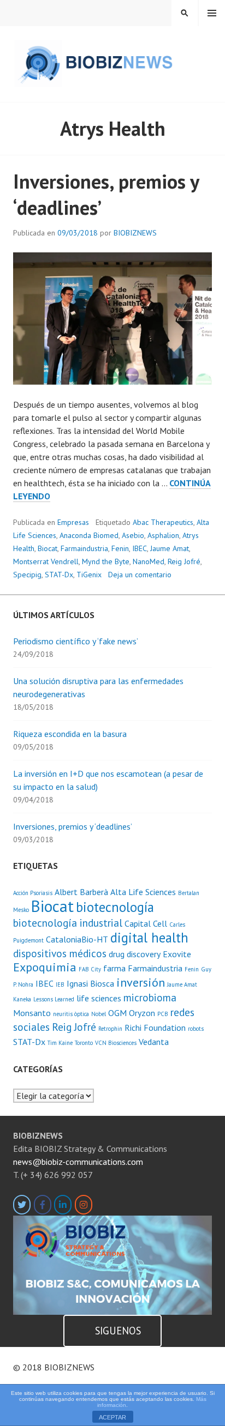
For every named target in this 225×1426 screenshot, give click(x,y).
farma (114, 968)
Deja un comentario (139, 574)
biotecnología (115, 907)
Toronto (84, 1043)
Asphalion (163, 535)
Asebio (133, 535)
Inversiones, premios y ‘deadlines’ (72, 826)
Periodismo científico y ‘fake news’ (75, 641)
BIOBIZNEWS (135, 233)
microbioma (149, 997)
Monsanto (32, 1012)
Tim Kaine (60, 1043)
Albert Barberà (81, 891)
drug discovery (135, 953)
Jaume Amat (169, 548)
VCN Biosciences (116, 1043)
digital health (149, 937)
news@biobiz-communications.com (78, 1161)
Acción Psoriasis (32, 893)
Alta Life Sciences (143, 891)
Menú (211, 13)
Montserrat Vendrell (46, 561)
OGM (117, 1012)
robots (196, 1028)
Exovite (177, 953)
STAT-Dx (59, 574)
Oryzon (142, 1012)
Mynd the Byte (105, 561)
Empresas (73, 522)
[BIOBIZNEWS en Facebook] (42, 1204)
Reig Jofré (184, 561)
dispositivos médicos (59, 953)
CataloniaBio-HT (77, 939)
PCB (162, 1014)
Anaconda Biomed (89, 535)
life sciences (98, 998)
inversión (140, 982)
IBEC (139, 548)
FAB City (90, 969)
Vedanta (154, 1041)
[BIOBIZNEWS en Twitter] (22, 1204)
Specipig (27, 574)
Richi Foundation (155, 1027)
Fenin (120, 548)
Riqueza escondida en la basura (70, 733)
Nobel (98, 1014)
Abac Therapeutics (163, 522)
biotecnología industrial (67, 922)
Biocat (47, 548)
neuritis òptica (71, 1014)
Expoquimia (44, 967)
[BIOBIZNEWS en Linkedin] (63, 1204)
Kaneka (22, 999)
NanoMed (148, 561)
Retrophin (110, 1028)
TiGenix (89, 574)
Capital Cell (146, 923)
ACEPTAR (112, 1417)
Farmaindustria (84, 548)
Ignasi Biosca (90, 983)
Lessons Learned (53, 999)
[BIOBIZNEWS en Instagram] (83, 1204)
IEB (60, 984)
